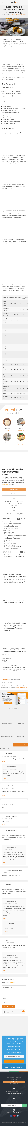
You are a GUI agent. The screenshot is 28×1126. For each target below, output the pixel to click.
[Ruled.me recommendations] (14, 414)
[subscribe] (24, 1105)
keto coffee (19, 47)
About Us (14, 1074)
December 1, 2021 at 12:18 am (10, 903)
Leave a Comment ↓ (20, 744)
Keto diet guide (14, 1084)
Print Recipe (15, 489)
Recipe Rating (5, 982)
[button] (2, 484)
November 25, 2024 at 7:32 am (9, 942)
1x (18, 519)
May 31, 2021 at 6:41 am (7, 833)
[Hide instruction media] (24, 552)
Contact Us (14, 1076)
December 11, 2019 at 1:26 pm (10, 769)
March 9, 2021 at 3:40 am (7, 804)
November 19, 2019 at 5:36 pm (9, 756)
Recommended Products (14, 1077)
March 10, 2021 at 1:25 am (8, 818)
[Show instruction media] (21, 552)
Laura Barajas (6, 679)
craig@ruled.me (11, 955)
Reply (3, 761)
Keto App (14, 1079)
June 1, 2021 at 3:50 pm (8, 849)
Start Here (14, 1081)
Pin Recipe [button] (14, 494)
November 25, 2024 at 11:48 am (10, 957)
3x (24, 519)
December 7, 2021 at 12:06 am (11, 926)
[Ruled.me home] (14, 2)
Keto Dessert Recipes (19, 14)
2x (21, 519)
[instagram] (17, 1116)
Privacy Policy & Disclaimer (14, 1124)
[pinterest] (14, 1116)
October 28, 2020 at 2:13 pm (8, 788)
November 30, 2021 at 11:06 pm (9, 887)
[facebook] (10, 1116)
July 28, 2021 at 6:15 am (7, 872)
